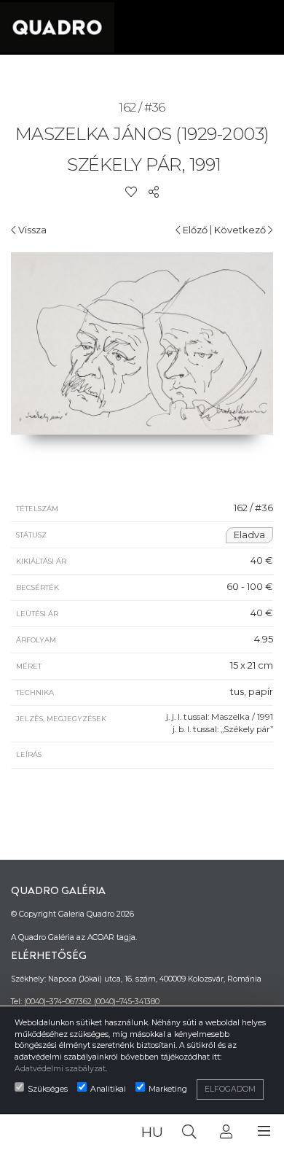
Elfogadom (230, 1089)
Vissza (31, 230)
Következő (241, 230)
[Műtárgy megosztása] (154, 192)
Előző (194, 230)
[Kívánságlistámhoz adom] (131, 192)
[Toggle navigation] (264, 1131)
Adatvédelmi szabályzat (60, 1068)
